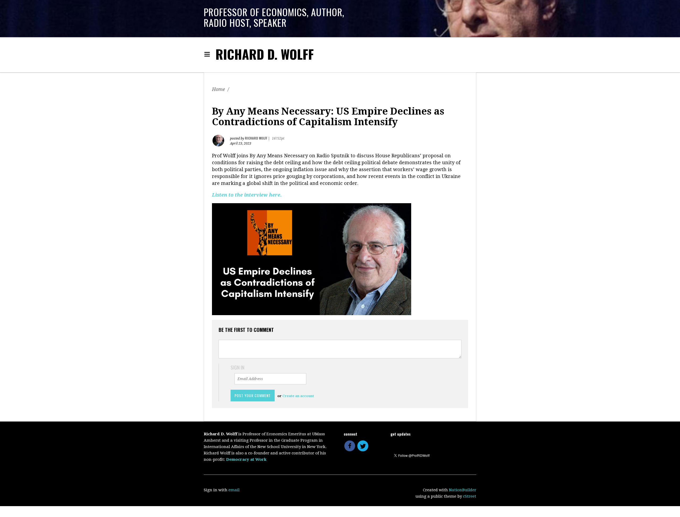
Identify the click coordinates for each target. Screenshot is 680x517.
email (234, 490)
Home (218, 89)
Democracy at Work (246, 459)
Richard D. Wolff (264, 54)
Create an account (298, 396)
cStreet (469, 496)
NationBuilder (462, 490)
